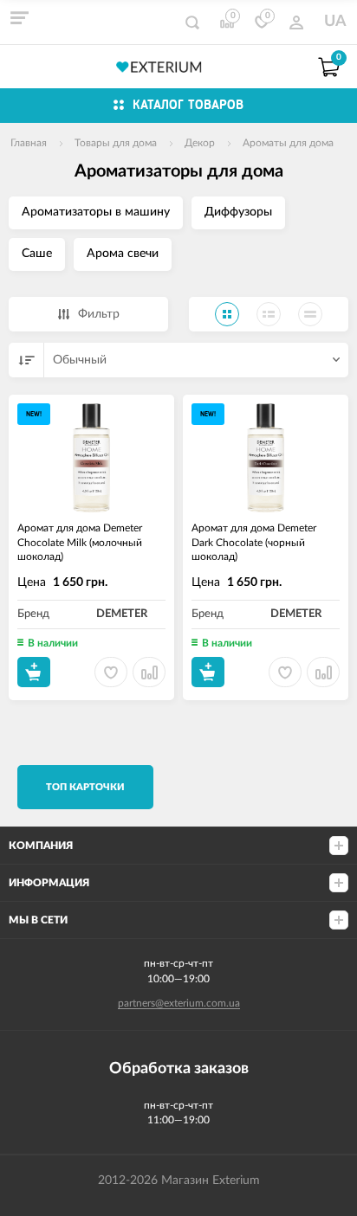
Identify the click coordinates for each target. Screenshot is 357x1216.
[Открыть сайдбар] (19, 17)
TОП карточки (85, 787)
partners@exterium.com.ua (179, 1003)
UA (335, 21)
